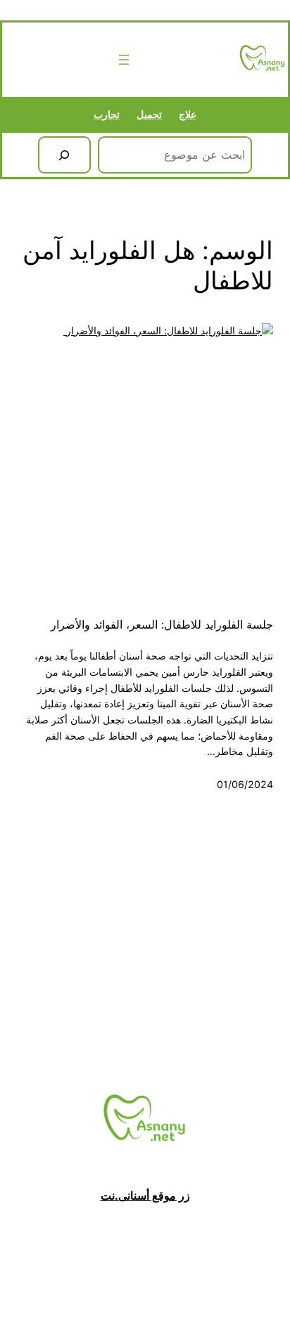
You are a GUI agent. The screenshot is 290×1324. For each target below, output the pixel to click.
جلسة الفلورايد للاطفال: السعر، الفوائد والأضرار (160, 624)
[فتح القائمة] (123, 59)
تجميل (149, 114)
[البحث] (64, 155)
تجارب (107, 114)
